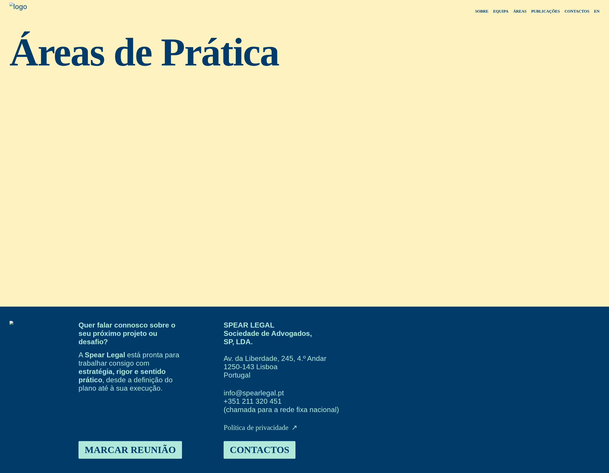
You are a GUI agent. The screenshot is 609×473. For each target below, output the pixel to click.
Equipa (500, 11)
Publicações (545, 11)
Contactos (577, 11)
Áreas (519, 11)
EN (596, 11)
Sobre (481, 11)
